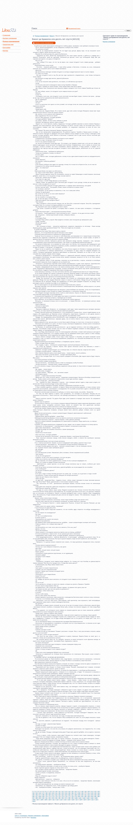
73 (56, 796)
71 (49, 796)
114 (65, 799)
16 (75, 791)
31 (56, 793)
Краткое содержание (109, 41)
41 (89, 793)
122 (96, 799)
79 (76, 796)
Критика (5, 50)
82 (85, 796)
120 (88, 799)
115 (69, 799)
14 (69, 791)
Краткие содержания (10, 38)
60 (82, 794)
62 (89, 794)
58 (76, 794)
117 (77, 799)
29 (49, 793)
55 (66, 794)
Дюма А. (52, 36)
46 (36, 794)
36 (72, 793)
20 (88, 791)
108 (42, 799)
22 (95, 791)
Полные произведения (11, 41)
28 (46, 793)
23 (98, 791)
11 (59, 791)
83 (89, 796)
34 (66, 793)
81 (82, 796)
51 (53, 794)
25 (36, 793)
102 (84, 798)
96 (63, 798)
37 (76, 793)
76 (66, 796)
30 (53, 793)
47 (40, 794)
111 (54, 799)
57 (72, 794)
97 (66, 798)
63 (92, 794)
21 (92, 791)
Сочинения (6, 35)
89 (40, 798)
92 (49, 798)
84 (92, 796)
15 (72, 791)
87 (33, 798)
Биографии (6, 47)
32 (59, 793)
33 (63, 793)
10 (56, 791)
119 (85, 799)
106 (34, 799)
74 (59, 796)
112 (57, 799)
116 (73, 799)
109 (46, 799)
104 (92, 798)
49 (46, 794)
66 (33, 796)
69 (43, 796)
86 (98, 796)
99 (72, 798)
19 (85, 791)
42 (92, 793)
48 (43, 794)
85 (95, 796)
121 (92, 799)
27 (43, 793)
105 (96, 798)
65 (98, 794)
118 (81, 799)
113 (61, 799)
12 (62, 791)
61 (85, 794)
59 (79, 794)
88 (36, 798)
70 (46, 796)
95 (59, 798)
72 (53, 796)
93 (53, 798)
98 (69, 798)
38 (79, 793)
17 (79, 791)
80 (79, 796)
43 (95, 793)
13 (66, 791)
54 (63, 794)
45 (33, 794)
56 (69, 794)
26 (40, 793)
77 (69, 796)
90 (43, 798)
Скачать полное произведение (44, 43)
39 (82, 793)
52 (56, 794)
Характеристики (8, 44)
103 (88, 798)
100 (76, 798)
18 (82, 791)
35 (69, 793)
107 (38, 799)
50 (49, 794)
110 (50, 799)
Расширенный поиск (74, 28)
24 (33, 793)
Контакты (33, 817)
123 (34, 801)
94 (56, 798)
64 (95, 794)
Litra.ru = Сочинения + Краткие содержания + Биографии (32, 815)
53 (59, 794)
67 (36, 796)
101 (80, 798)
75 (63, 796)
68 (40, 796)
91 (46, 798)
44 (98, 793)
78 (72, 796)
